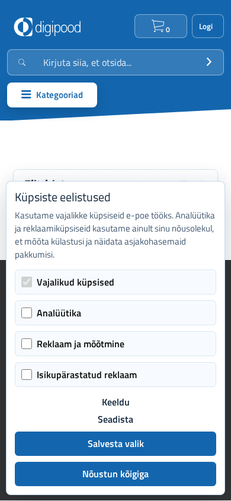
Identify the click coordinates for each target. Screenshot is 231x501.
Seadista (115, 419)
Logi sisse (208, 26)
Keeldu (116, 402)
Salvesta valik (116, 443)
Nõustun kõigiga (115, 474)
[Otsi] (209, 62)
